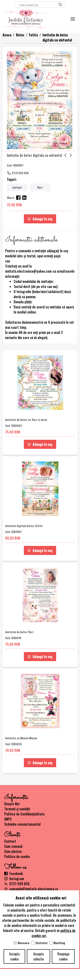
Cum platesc (13, 851)
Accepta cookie (14, 956)
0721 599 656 (20, 173)
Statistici (41, 943)
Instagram (16, 878)
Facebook (16, 873)
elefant (17, 187)
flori (40, 187)
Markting (59, 943)
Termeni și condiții (17, 808)
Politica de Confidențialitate (24, 814)
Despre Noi (11, 803)
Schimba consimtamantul (22, 824)
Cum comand (13, 846)
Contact (10, 841)
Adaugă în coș (42, 218)
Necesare (23, 943)
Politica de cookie (17, 856)
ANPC (8, 819)
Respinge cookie (63, 956)
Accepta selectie (38, 956)
